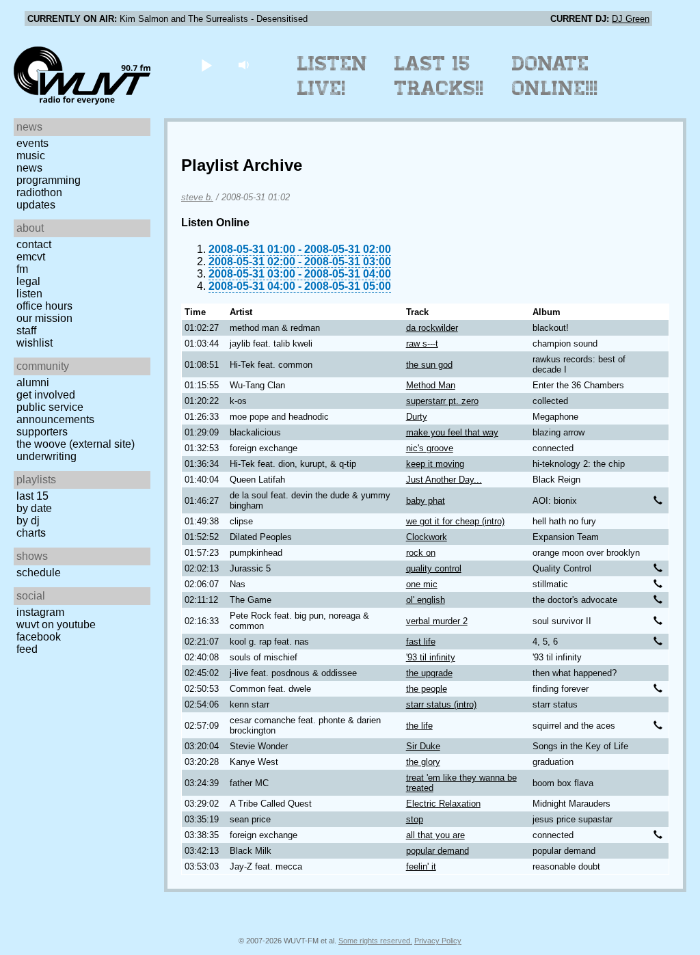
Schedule (38, 572)
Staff (26, 330)
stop (414, 819)
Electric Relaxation (443, 803)
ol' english (425, 600)
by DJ (28, 520)
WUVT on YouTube (56, 624)
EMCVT (30, 257)
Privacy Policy (437, 941)
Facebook (38, 637)
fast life (420, 641)
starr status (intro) (441, 704)
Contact (33, 244)
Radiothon (39, 192)
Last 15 (32, 496)
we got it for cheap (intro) (455, 521)
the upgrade (429, 673)
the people (426, 689)
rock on (420, 553)
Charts (31, 533)
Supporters (42, 432)
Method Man (430, 385)
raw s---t (422, 343)
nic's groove (429, 448)
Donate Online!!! (555, 75)
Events (32, 143)
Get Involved (45, 395)
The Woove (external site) (75, 444)
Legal (28, 281)
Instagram (40, 612)
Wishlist (34, 343)
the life (419, 726)
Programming (48, 180)
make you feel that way (452, 432)
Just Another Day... (444, 479)
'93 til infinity (430, 657)
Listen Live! (332, 75)
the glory (423, 762)
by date (34, 508)
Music (30, 155)
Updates (35, 205)
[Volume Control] (245, 64)
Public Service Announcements (55, 413)
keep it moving (435, 464)
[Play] (206, 64)
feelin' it (421, 866)
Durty (416, 417)
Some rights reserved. (375, 941)
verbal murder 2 (437, 621)
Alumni (32, 382)
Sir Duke (423, 746)
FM (22, 269)
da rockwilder (432, 328)
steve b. (197, 197)
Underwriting (46, 456)
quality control (433, 568)
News (29, 168)
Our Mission (44, 318)
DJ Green (630, 19)
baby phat (425, 501)
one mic (422, 584)
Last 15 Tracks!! (439, 75)
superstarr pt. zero (442, 401)
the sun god (429, 365)
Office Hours (44, 306)
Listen (29, 293)
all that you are (435, 835)
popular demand (437, 851)
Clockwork (426, 537)
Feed (27, 649)
